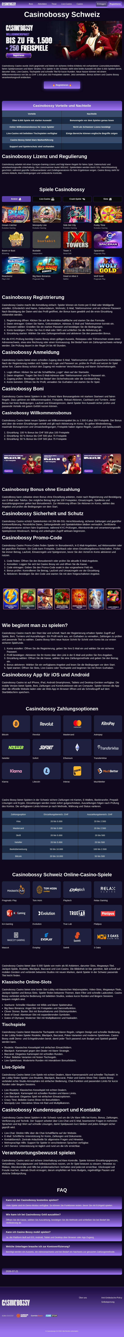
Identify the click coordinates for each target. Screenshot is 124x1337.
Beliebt (14, 199)
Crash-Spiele (75, 199)
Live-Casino (44, 199)
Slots (105, 199)
